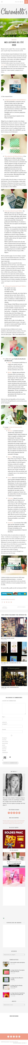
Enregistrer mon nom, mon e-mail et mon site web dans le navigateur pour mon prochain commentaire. (5, 745)
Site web (4, 729)
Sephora (9, 820)
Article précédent (4, 608)
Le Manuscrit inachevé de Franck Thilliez (14, 286)
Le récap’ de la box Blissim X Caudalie (16, 978)
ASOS (16, 822)
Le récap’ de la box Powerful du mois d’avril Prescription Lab (17, 993)
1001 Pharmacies (21, 820)
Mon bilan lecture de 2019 (7, 638)
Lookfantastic (6, 822)
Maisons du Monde (13, 823)
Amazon (7, 823)
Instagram (3, 65)
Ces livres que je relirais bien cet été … (11, 662)
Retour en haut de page (19, 1042)
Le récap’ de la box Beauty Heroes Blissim (16, 986)
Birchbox (5, 820)
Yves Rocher (14, 820)
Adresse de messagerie (4, 723)
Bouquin (14, 39)
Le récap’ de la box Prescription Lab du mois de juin (17, 970)
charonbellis (12, 599)
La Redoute (11, 822)
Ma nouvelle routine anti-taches (17, 962)
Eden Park (20, 823)
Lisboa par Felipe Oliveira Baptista (10, 687)
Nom (3, 717)
